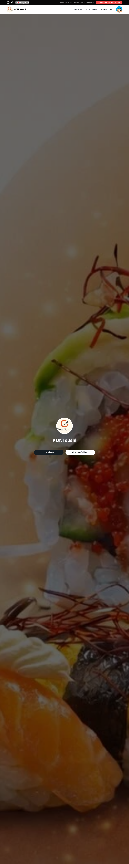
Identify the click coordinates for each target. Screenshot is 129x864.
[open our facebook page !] (12, 2)
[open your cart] (119, 9)
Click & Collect (91, 9)
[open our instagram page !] (8, 2)
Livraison (78, 9)
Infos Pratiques (106, 9)
